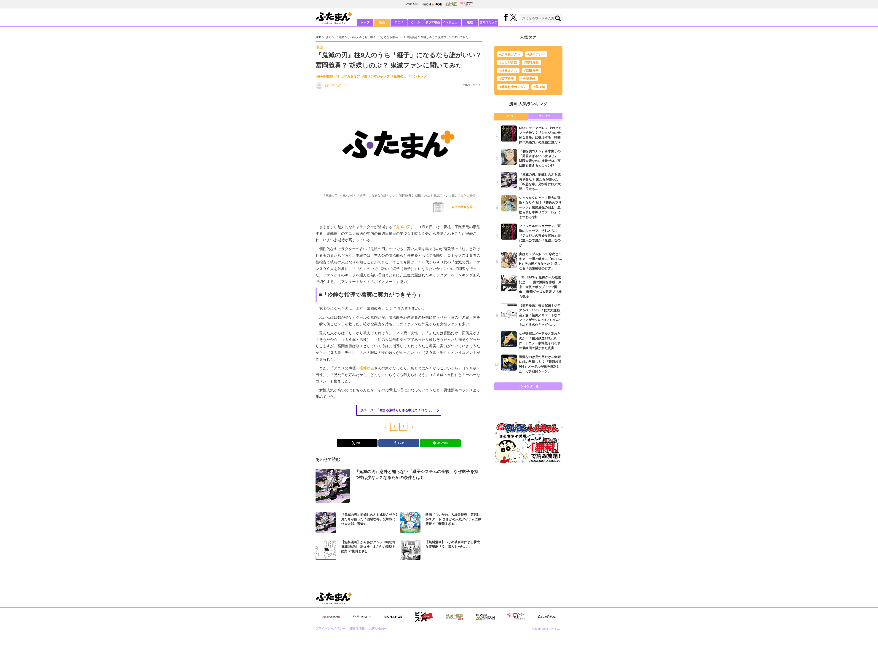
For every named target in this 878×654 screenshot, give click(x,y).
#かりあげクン (509, 54)
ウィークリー (545, 116)
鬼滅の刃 (403, 227)
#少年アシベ (536, 54)
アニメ (398, 22)
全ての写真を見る (464, 207)
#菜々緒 (539, 87)
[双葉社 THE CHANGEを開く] (432, 4)
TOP (318, 37)
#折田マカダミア (348, 76)
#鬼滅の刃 (399, 76)
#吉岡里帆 (528, 78)
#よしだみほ (508, 62)
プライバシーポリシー (330, 628)
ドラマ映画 (432, 22)
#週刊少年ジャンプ (376, 76)
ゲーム (415, 22)
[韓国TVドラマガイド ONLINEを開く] (466, 4)
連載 (470, 22)
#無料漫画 (531, 62)
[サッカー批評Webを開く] (451, 4)
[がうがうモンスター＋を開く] (362, 616)
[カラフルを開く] (547, 616)
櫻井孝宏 (366, 368)
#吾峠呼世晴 (324, 76)
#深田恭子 (531, 70)
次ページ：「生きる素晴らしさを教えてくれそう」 (397, 410)
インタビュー (451, 22)
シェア (401, 443)
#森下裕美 (506, 78)
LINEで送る (442, 443)
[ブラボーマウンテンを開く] (485, 617)
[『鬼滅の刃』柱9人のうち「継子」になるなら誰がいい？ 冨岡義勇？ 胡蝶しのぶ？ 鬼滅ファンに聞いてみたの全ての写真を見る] (438, 207)
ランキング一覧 (528, 386)
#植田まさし (508, 70)
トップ (365, 22)
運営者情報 (357, 628)
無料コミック (488, 22)
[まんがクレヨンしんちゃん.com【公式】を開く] (331, 617)
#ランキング (418, 76)
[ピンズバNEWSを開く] (424, 617)
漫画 (382, 22)
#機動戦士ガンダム (513, 87)
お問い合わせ (378, 628)
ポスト (359, 443)
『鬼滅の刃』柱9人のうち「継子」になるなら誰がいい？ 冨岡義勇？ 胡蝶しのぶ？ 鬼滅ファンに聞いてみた (402, 37)
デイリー (511, 116)
